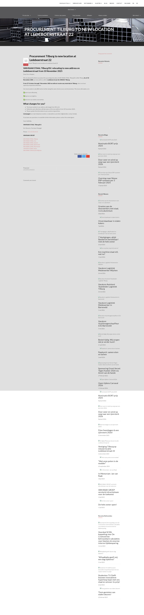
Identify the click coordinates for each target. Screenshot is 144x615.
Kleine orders (103, 15)
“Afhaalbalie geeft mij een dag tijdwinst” (108, 558)
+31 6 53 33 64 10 (33, 131)
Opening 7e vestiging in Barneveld (111, 98)
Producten (26, 15)
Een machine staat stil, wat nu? (108, 253)
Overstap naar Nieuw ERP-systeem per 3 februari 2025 (107, 180)
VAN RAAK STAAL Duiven (30, 143)
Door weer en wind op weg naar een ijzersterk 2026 (108, 161)
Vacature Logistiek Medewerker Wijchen (108, 269)
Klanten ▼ (98, 3)
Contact (119, 3)
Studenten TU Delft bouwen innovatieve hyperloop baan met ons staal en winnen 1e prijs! (109, 578)
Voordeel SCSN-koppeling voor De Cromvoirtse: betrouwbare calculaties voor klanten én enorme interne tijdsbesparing (109, 537)
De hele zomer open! (107, 504)
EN (133, 3)
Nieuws (112, 3)
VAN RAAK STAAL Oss (29, 141)
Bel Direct (71, 9)
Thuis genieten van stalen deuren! (106, 593)
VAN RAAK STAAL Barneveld (31, 144)
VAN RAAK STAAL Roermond (31, 146)
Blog (105, 3)
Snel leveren (76, 15)
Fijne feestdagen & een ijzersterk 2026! (108, 431)
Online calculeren (60, 15)
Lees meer (103, 74)
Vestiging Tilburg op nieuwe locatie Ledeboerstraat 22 (107, 448)
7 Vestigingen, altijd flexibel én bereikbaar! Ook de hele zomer (108, 239)
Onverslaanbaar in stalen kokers (109, 222)
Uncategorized (29, 170)
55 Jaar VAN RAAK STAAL (106, 71)
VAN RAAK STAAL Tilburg (30, 139)
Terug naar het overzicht (105, 53)
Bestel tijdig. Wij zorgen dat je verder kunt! (109, 340)
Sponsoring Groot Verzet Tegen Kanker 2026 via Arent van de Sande (109, 370)
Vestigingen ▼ (88, 3)
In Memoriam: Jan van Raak (108, 474)
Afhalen (89, 15)
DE (137, 3)
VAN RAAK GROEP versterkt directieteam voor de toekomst (108, 492)
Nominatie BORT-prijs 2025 (108, 144)
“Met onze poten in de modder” (108, 462)
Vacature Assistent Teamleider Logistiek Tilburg (107, 286)
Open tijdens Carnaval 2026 (108, 384)
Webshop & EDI (77, 3)
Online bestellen (43, 15)
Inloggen (127, 3)
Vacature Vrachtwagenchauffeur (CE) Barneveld (108, 323)
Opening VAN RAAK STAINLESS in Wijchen (106, 113)
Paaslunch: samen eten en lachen (108, 353)
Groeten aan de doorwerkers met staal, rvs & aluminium (108, 208)
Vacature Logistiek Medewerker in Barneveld (106, 305)
